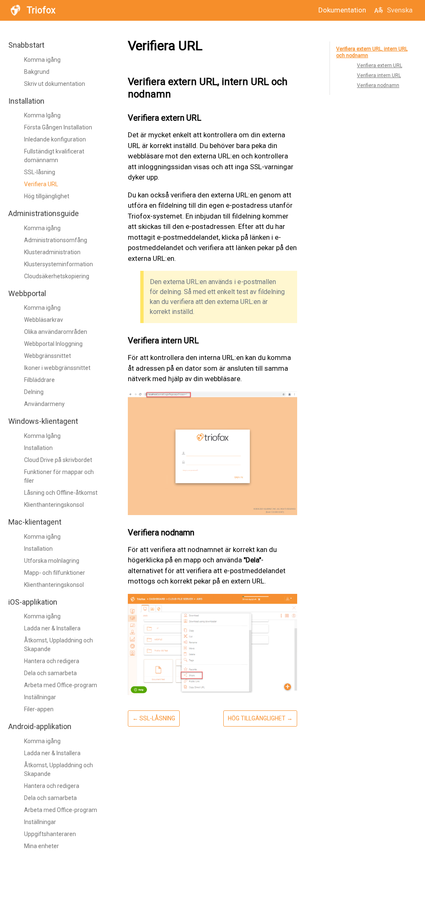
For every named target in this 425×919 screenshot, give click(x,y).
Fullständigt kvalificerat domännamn (54, 155)
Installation (38, 448)
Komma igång (42, 59)
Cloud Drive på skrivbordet (58, 460)
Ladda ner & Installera (52, 628)
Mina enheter (41, 846)
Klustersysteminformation (58, 264)
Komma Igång (42, 115)
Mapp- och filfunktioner (54, 572)
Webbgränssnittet (47, 356)
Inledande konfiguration (55, 139)
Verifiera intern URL (379, 75)
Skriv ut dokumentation (54, 83)
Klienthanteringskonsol (54, 504)
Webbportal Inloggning (53, 343)
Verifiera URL (41, 184)
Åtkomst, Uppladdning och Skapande (58, 644)
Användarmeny (44, 404)
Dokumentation (342, 10)
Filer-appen (39, 709)
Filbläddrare (39, 380)
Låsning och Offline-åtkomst (61, 492)
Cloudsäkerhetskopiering (56, 276)
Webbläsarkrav (43, 319)
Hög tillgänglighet (46, 196)
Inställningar (40, 697)
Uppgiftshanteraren (50, 834)
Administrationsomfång (55, 240)
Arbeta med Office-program (60, 685)
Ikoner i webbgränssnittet (57, 368)
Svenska (400, 10)
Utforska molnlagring (51, 560)
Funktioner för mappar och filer (59, 476)
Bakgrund (36, 71)
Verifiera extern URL (379, 65)
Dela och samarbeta (50, 673)
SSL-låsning (39, 172)
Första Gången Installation (58, 127)
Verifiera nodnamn (378, 85)
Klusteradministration (52, 252)
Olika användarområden (55, 331)
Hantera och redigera (51, 661)
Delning (34, 392)
